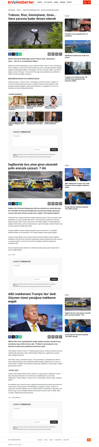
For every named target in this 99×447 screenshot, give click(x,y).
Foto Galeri (48, 2)
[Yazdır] (49, 54)
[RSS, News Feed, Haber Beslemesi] (89, 439)
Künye (45, 440)
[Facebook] (9, 54)
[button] (53, 54)
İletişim (51, 440)
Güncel (39, 2)
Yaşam (56, 2)
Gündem (62, 2)
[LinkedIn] (16, 54)
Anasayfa (12, 10)
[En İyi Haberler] (21, 2)
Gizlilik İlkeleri (58, 440)
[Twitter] (13, 54)
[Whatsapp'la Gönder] (20, 54)
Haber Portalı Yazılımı (16, 444)
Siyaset (69, 2)
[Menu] (88, 2)
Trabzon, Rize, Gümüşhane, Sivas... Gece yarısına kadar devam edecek (41, 10)
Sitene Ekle (66, 440)
